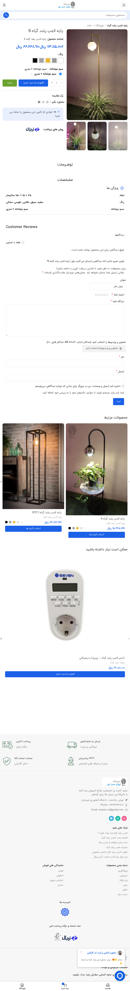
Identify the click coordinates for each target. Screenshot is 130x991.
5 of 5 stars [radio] (96, 295)
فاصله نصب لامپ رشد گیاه (114, 838)
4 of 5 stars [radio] (98, 295)
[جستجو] (6, 15)
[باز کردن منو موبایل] (124, 5)
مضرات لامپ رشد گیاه (116, 847)
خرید (9, 83)
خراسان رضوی (56, 880)
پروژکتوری (122, 870)
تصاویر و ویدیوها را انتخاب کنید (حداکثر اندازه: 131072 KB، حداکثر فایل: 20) (86, 342)
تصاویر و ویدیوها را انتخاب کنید (102, 348)
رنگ (61, 54)
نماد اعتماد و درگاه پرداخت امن (65, 926)
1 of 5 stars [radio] (106, 295)
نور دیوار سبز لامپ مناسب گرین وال (110, 857)
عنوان (123, 280)
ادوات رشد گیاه (117, 662)
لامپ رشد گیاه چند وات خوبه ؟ (112, 833)
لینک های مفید (119, 828)
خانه (89, 26)
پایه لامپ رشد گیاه (117, 26)
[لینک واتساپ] (43, 102)
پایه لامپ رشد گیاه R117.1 (47, 513)
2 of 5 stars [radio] (104, 295)
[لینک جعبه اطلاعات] (97, 745)
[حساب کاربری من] (4, 5)
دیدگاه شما (117, 301)
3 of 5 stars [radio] (101, 295)
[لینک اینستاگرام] (47, 102)
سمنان (60, 885)
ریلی (125, 885)
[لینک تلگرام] (39, 102)
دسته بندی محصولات (116, 865)
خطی (124, 889)
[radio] (60, 60)
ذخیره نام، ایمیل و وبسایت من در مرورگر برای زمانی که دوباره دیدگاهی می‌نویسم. (77, 386)
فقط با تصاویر (13, 242)
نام (121, 357)
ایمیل (120, 371)
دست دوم (122, 894)
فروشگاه (99, 26)
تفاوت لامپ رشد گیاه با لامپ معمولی (109, 852)
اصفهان (60, 875)
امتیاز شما (118, 294)
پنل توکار (123, 880)
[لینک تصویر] (114, 782)
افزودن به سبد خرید (33, 83)
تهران (60, 870)
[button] (65, 674)
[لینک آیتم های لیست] (65, 805)
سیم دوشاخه (56, 69)
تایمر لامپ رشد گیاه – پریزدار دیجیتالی (102, 658)
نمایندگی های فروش (52, 865)
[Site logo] (65, 5)
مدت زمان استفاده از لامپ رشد (112, 842)
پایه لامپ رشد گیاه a (113, 519)
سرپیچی (123, 875)
